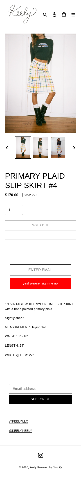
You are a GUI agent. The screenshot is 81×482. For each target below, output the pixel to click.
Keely (32, 467)
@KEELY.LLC (18, 421)
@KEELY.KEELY (20, 430)
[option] (23, 147)
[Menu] (73, 14)
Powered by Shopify (49, 467)
